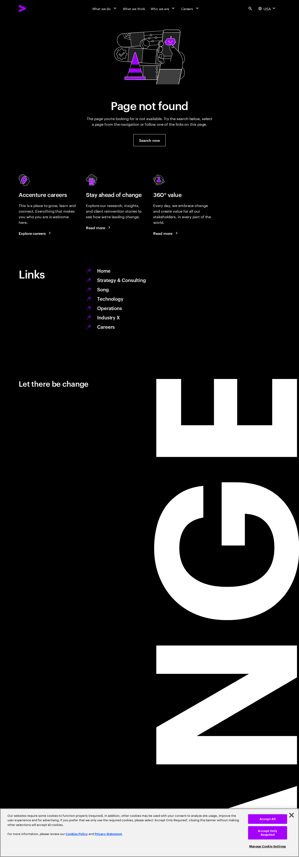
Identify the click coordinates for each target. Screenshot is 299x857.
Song (103, 289)
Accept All (268, 819)
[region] (149, 832)
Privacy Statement (108, 834)
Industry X (108, 317)
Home (103, 270)
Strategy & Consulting (121, 280)
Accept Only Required (267, 832)
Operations (109, 308)
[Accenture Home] (33, 8)
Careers (106, 326)
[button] (149, 140)
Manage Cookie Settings (267, 846)
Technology (110, 298)
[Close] (291, 815)
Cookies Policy (77, 834)
